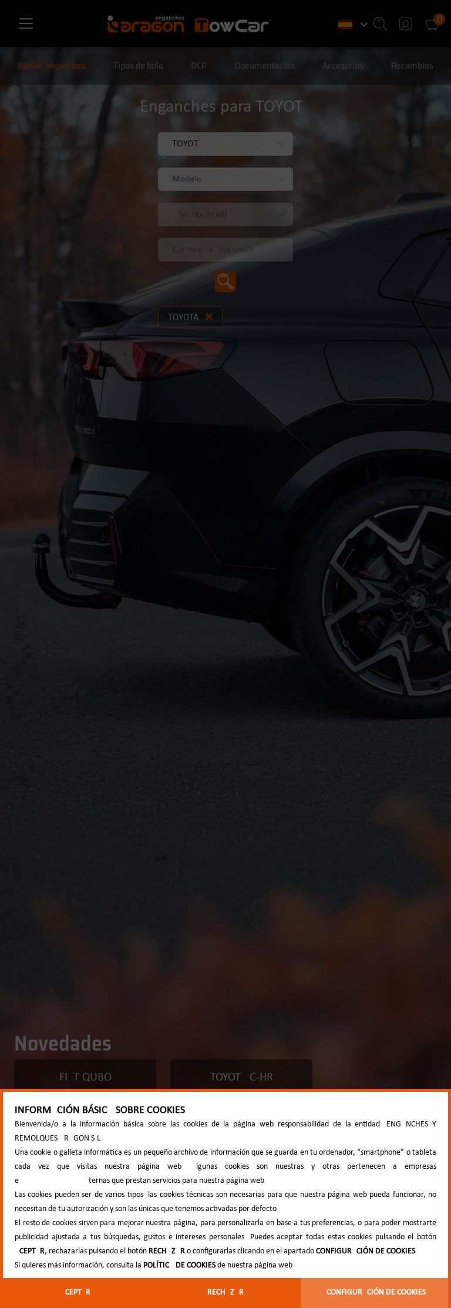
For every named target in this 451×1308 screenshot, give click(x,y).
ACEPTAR (75, 1292)
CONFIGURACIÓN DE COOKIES (376, 1292)
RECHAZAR (225, 1292)
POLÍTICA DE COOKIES (179, 1265)
